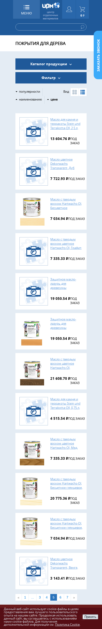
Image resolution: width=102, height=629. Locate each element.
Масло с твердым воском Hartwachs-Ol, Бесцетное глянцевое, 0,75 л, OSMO (66, 525)
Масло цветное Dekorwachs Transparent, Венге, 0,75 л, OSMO (64, 565)
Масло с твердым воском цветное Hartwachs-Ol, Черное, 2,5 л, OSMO (65, 365)
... (32, 597)
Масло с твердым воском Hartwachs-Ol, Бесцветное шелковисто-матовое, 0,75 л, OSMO (66, 207)
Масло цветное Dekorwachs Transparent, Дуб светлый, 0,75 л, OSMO (66, 165)
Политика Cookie (67, 624)
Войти (69, 9)
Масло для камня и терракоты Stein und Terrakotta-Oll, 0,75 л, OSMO (65, 405)
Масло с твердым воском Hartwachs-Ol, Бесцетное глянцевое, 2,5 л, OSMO (66, 485)
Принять (90, 617)
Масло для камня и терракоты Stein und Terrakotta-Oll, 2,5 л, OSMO (65, 125)
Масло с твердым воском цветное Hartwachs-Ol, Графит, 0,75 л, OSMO (66, 245)
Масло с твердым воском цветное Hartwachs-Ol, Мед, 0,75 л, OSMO (64, 445)
